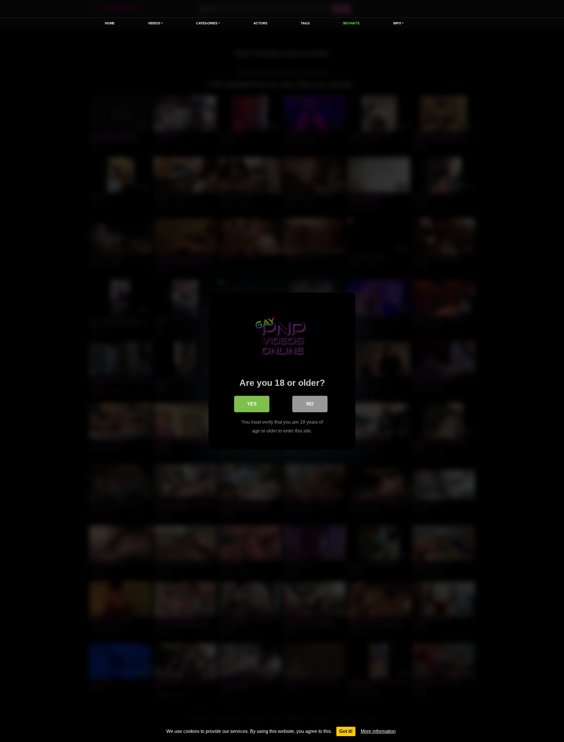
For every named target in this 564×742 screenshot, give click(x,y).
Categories (206, 23)
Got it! (345, 731)
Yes (252, 403)
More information (378, 731)
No (309, 403)
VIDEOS (154, 23)
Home (110, 23)
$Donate (351, 23)
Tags (305, 23)
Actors (260, 23)
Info (397, 23)
